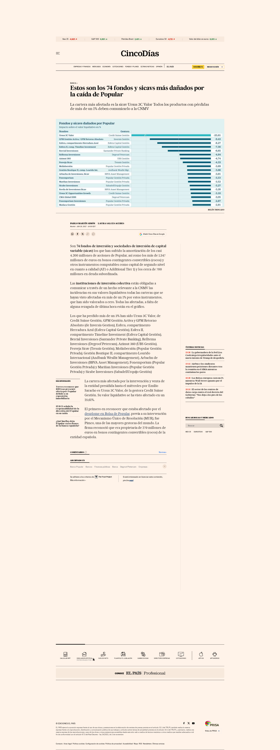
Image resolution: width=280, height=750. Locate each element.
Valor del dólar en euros (199, 39)
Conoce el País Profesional (140, 673)
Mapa (136, 744)
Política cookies (79, 744)
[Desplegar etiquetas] (165, 466)
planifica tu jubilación (123, 658)
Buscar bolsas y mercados (200, 418)
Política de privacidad (113, 744)
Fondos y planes (132, 67)
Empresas (143, 467)
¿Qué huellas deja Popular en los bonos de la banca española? (67, 423)
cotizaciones (181, 658)
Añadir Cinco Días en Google (153, 234)
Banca (73, 83)
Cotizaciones (117, 67)
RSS (140, 744)
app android (214, 658)
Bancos (89, 467)
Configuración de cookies (95, 744)
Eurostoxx (198, 432)
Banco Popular (76, 467)
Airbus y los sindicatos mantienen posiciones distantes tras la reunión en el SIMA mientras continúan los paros (204, 368)
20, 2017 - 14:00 (86, 226)
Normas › (163, 452)
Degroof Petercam (128, 467)
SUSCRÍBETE (198, 67)
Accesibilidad (128, 744)
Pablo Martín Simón (82, 223)
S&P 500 (95, 39)
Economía (107, 67)
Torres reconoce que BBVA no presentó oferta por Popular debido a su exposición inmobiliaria (67, 393)
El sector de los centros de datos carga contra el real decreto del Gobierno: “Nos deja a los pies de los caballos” (204, 393)
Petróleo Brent (127, 39)
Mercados (96, 67)
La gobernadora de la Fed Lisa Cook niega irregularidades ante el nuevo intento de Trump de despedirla (205, 355)
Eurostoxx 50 (161, 39)
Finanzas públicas (102, 467)
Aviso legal (68, 744)
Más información (77, 480)
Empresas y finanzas (82, 67)
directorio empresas (162, 658)
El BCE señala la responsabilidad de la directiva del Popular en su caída (67, 409)
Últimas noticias (147, 67)
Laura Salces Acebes (111, 223)
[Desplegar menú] (58, 53)
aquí (131, 480)
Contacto (59, 744)
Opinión (159, 67)
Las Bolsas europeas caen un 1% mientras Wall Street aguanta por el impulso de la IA (204, 381)
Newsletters (147, 744)
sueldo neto (103, 658)
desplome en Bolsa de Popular (107, 414)
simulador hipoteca (84, 658)
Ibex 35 (65, 39)
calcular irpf (65, 658)
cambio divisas (143, 658)
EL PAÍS (169, 66)
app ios (201, 658)
